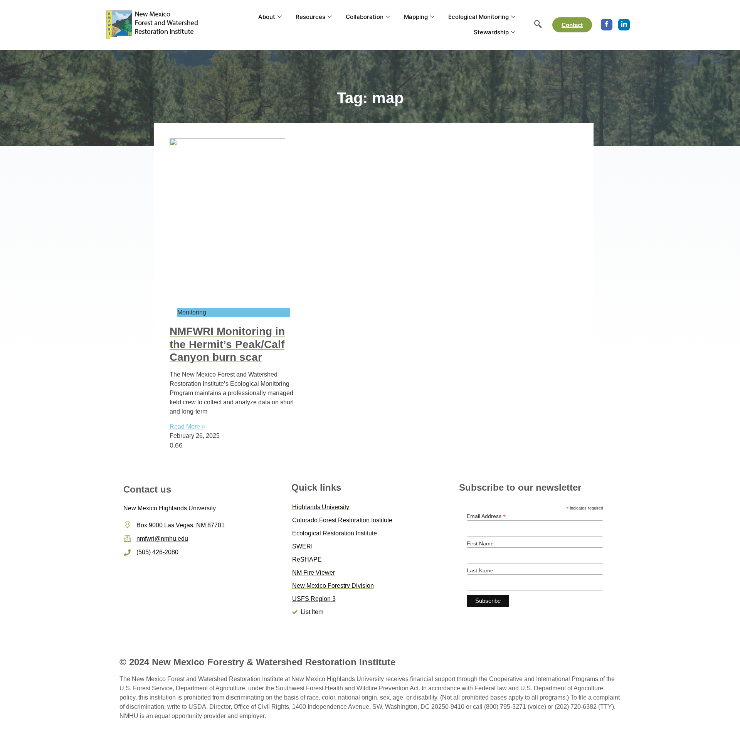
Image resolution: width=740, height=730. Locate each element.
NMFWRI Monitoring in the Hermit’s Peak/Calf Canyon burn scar (227, 344)
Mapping (416, 16)
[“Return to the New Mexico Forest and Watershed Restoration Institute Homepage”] (153, 24)
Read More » (187, 426)
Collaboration (364, 16)
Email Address (486, 516)
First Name (480, 543)
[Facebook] (606, 24)
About (266, 16)
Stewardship (491, 32)
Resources (310, 16)
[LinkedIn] (624, 24)
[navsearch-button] (534, 24)
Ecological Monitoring (478, 16)
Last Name (480, 570)
